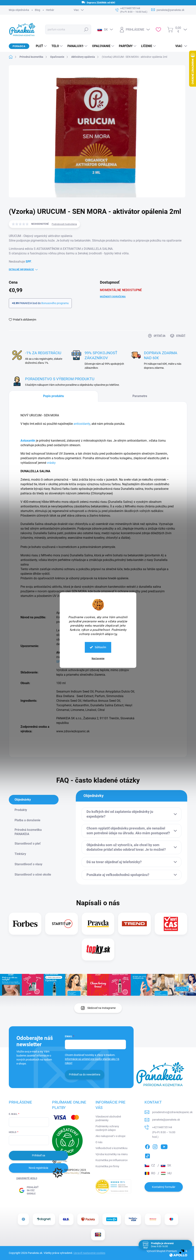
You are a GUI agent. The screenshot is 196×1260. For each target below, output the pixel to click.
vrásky (51, 463)
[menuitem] (40, 46)
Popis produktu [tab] (53, 396)
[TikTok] (147, 1155)
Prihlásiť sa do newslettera (84, 1074)
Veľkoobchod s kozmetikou (111, 1148)
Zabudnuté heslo (26, 1178)
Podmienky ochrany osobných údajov (107, 1128)
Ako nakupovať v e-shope (110, 1136)
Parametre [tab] (139, 396)
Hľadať (86, 29)
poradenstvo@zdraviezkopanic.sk (172, 1112)
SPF (28, 261)
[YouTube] (164, 1146)
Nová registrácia (38, 1167)
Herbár (50, 9)
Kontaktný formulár (163, 1186)
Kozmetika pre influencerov (112, 1160)
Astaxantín (27, 440)
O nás (99, 1142)
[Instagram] (155, 1146)
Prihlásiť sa (38, 1155)
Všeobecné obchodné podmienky (108, 1118)
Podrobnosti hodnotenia (64, 224)
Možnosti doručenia (113, 296)
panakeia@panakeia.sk (166, 1119)
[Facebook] (147, 1146)
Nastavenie (98, 658)
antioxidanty (82, 424)
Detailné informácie (21, 269)
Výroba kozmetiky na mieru (112, 1154)
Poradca (19, 46)
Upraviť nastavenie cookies (89, 1252)
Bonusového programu (55, 303)
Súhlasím (100, 647)
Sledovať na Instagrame (101, 1007)
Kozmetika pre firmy (107, 1166)
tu (115, 634)
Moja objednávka (19, 9)
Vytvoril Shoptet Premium (162, 1251)
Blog (37, 9)
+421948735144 (162, 1127)
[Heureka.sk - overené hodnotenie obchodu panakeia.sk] (113, 1186)
